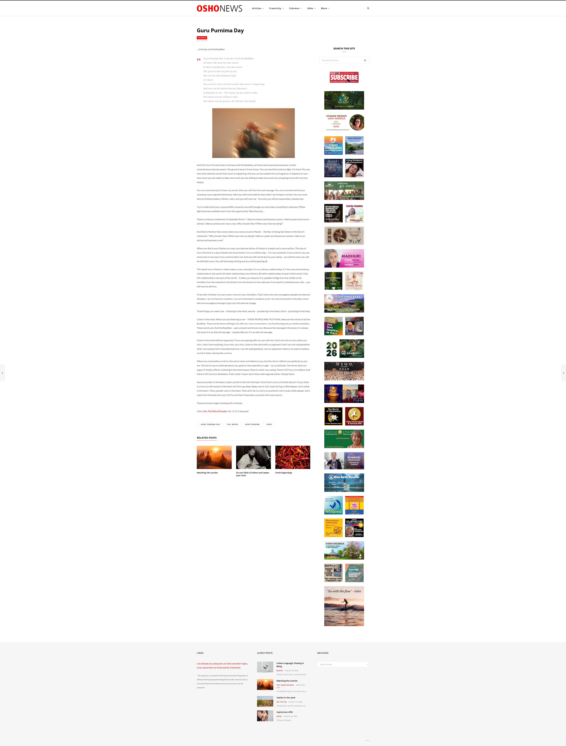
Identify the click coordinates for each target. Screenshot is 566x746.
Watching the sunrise (207, 472)
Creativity (275, 8)
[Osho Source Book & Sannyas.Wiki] (354, 424)
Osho (310, 8)
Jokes (279, 716)
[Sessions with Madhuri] (344, 266)
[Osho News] (220, 8)
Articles (256, 8)
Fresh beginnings (283, 472)
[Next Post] (563, 373)
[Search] (366, 8)
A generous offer (285, 712)
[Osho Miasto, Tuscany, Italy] (344, 357)
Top (367, 740)
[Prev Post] (2, 373)
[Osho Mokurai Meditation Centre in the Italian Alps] (354, 154)
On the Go (282, 702)
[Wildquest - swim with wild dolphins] (333, 513)
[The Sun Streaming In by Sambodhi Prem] (344, 402)
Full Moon (232, 424)
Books (280, 670)
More (324, 8)
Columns (294, 8)
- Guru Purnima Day (210, 424)
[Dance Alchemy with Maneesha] (344, 447)
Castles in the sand (286, 697)
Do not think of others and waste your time (252, 474)
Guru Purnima (252, 424)
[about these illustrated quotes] (344, 625)
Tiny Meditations (285, 685)
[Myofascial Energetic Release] (354, 581)
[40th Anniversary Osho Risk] (344, 199)
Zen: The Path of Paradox (215, 411)
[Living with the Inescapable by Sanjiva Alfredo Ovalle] (354, 334)
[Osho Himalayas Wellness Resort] (344, 311)
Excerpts (202, 38)
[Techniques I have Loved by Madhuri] (344, 468)
